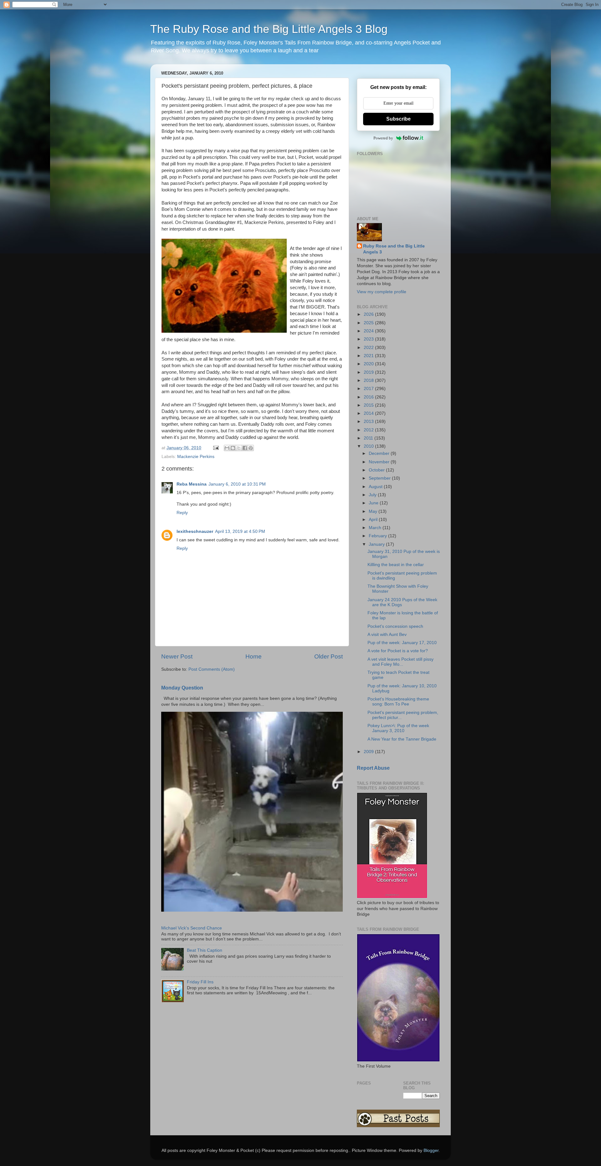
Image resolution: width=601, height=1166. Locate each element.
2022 (369, 347)
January (377, 544)
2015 (369, 405)
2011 (369, 438)
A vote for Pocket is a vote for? (397, 650)
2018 (369, 380)
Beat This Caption (204, 950)
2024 (369, 331)
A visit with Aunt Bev (387, 634)
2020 (369, 364)
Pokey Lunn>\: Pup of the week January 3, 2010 (398, 728)
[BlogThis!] (233, 448)
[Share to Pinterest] (251, 448)
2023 (369, 339)
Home (253, 656)
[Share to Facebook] (245, 448)
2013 (369, 421)
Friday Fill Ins (200, 982)
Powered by (383, 138)
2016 (369, 397)
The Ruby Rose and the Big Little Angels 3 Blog (269, 29)
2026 (369, 314)
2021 (369, 355)
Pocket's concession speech (395, 626)
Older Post (328, 656)
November (380, 462)
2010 (369, 446)
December (380, 453)
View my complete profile (381, 291)
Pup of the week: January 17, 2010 (402, 642)
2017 (369, 388)
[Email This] (227, 448)
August (376, 486)
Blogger (431, 1150)
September (380, 478)
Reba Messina (192, 484)
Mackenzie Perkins (195, 456)
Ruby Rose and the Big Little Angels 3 (394, 249)
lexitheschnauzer (195, 531)
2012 (369, 430)
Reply (182, 512)
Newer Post (177, 656)
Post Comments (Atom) (211, 669)
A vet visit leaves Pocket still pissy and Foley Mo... (400, 662)
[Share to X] (239, 448)
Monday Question (182, 687)
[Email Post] (215, 447)
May (373, 511)
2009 (369, 751)
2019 (369, 372)
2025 (369, 322)
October (377, 470)
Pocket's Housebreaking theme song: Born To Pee (398, 701)
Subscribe (398, 119)
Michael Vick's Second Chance (191, 928)
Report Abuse (373, 768)
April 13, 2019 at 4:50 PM (240, 531)
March (376, 527)
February (378, 536)
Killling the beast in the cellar (395, 564)
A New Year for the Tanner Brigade (401, 739)
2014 (369, 413)
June (374, 503)
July (373, 494)
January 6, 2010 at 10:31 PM (237, 484)
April (374, 519)
